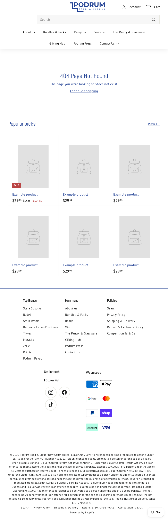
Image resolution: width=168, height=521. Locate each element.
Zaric (26, 346)
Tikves (27, 333)
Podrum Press (83, 43)
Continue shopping (84, 91)
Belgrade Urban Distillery (40, 327)
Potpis (27, 352)
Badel (27, 315)
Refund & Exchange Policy (125, 327)
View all (154, 124)
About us (29, 32)
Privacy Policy (116, 315)
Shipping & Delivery (121, 321)
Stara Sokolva (32, 308)
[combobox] (98, 19)
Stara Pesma (31, 321)
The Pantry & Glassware (129, 32)
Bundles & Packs (54, 32)
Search (111, 308)
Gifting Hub (57, 43)
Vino (98, 32)
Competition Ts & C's (121, 333)
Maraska (28, 340)
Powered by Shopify (82, 512)
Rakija (78, 32)
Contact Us (107, 43)
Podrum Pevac (32, 358)
